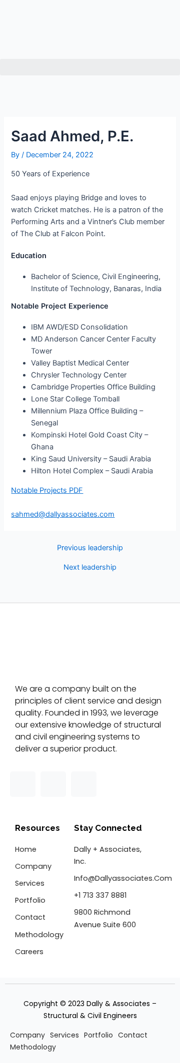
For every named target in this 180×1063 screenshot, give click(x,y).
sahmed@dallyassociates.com (62, 514)
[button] (90, 67)
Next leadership (90, 567)
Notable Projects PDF (47, 490)
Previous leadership (90, 548)
